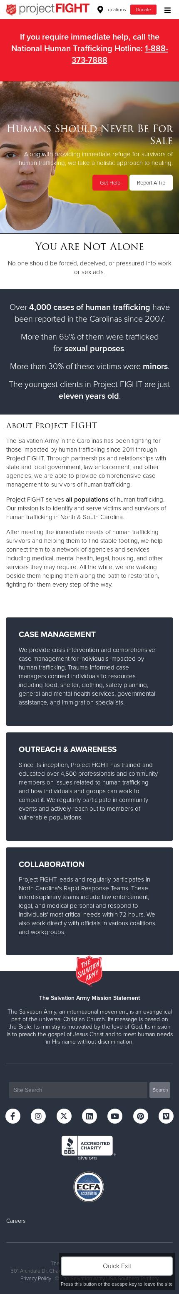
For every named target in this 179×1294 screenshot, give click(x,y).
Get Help (110, 183)
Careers (15, 1220)
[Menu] (165, 9)
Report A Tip (151, 183)
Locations (115, 9)
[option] (89, 157)
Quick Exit (117, 1266)
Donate (143, 9)
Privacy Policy (35, 1278)
